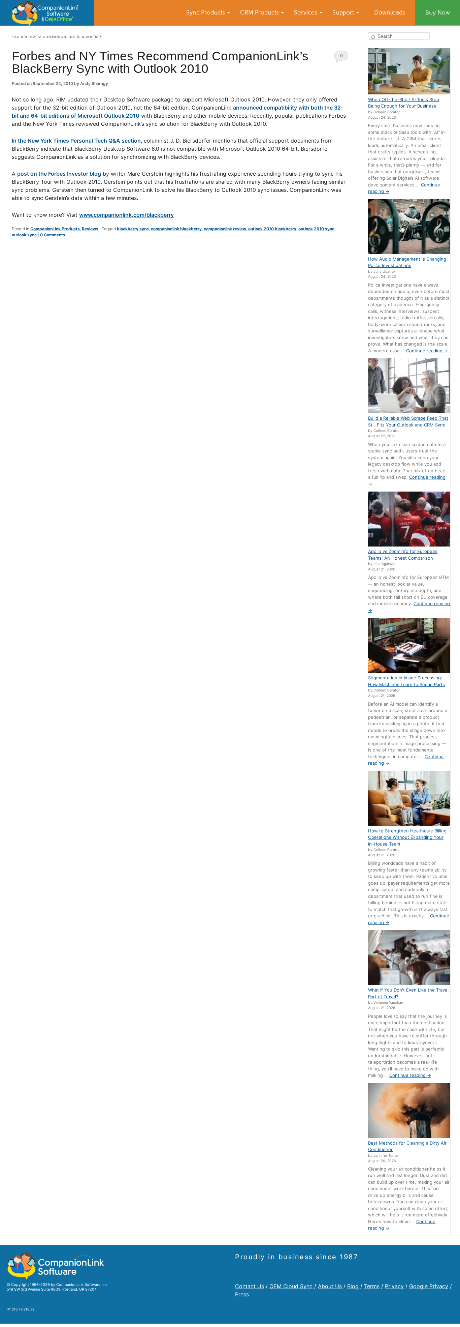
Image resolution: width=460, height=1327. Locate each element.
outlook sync (24, 234)
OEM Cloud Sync (291, 1286)
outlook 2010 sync (316, 228)
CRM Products (260, 12)
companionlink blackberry (176, 228)
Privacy (394, 1286)
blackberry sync (133, 228)
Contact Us (249, 1286)
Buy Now (437, 12)
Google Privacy (428, 1286)
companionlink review (225, 228)
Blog (353, 1286)
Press (242, 1294)
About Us (330, 1286)
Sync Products (206, 12)
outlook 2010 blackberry (272, 228)
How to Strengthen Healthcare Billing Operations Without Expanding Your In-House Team (407, 837)
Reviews (90, 228)
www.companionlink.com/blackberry (126, 214)
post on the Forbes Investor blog (59, 173)
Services (306, 12)
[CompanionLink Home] (47, 13)
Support (344, 12)
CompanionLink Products (55, 228)
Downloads (389, 12)
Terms (372, 1286)
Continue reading (427, 350)
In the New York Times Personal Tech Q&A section (76, 140)
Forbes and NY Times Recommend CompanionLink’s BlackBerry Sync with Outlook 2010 (160, 62)
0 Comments (341, 57)
